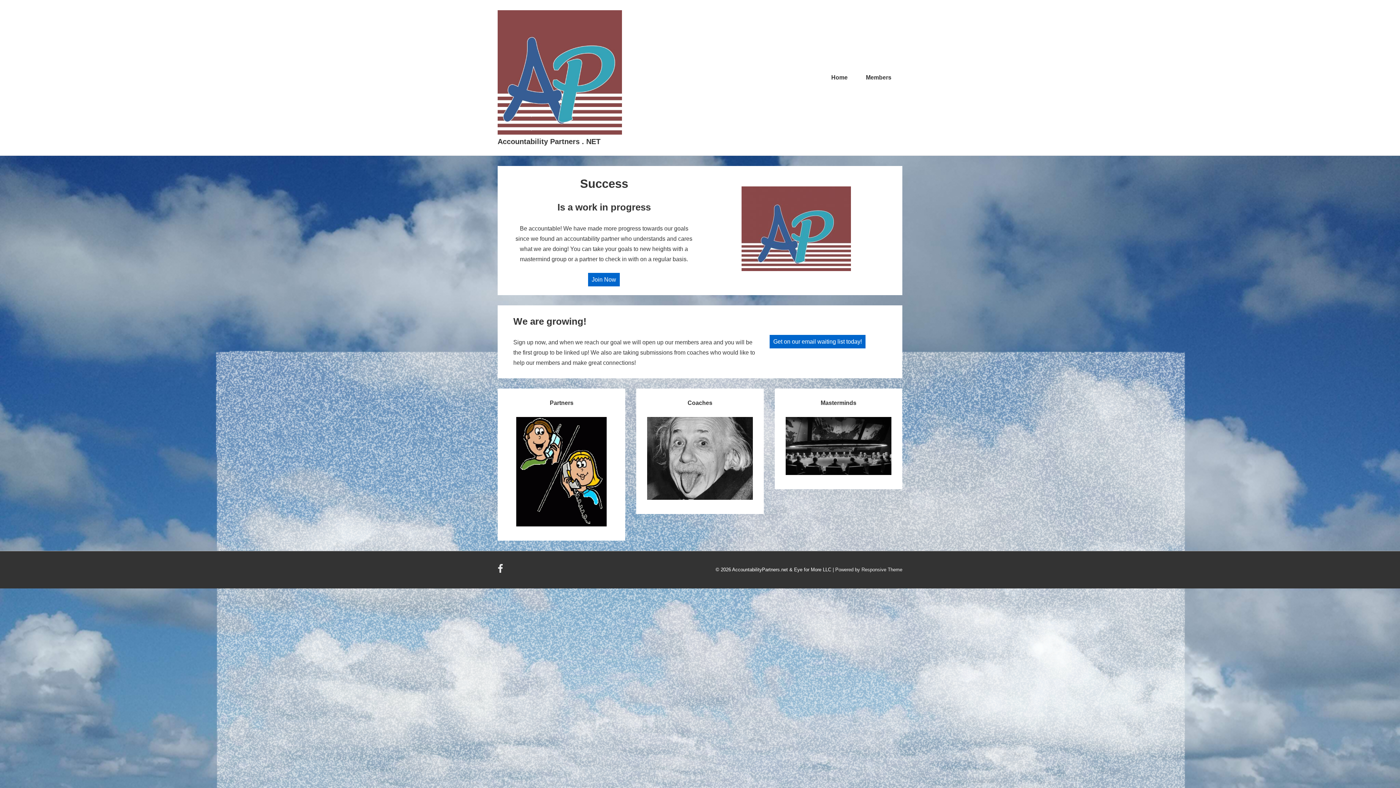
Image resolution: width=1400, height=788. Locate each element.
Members (878, 77)
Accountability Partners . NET (549, 142)
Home (839, 77)
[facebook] (501, 571)
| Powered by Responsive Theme (867, 569)
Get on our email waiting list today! (817, 342)
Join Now (604, 280)
